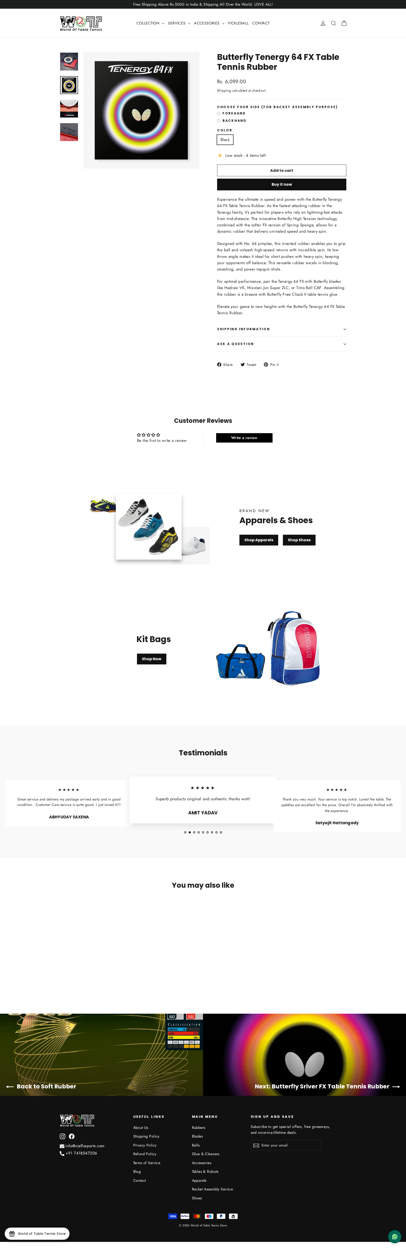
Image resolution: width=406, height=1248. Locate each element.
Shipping (224, 90)
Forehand (234, 113)
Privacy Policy (145, 1145)
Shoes (197, 1198)
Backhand (234, 121)
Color (224, 130)
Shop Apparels (258, 540)
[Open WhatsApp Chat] (394, 1236)
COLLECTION (149, 23)
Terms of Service (146, 1163)
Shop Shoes (299, 540)
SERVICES (177, 23)
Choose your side (277, 107)
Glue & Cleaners (205, 1154)
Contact (139, 1180)
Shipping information (243, 329)
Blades (197, 1136)
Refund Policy (144, 1154)
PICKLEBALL (238, 23)
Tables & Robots (205, 1171)
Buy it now (282, 184)
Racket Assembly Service (212, 1189)
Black (225, 139)
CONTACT (260, 23)
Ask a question (235, 344)
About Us (140, 1127)
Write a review (244, 437)
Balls (196, 1145)
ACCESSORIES (207, 23)
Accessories (201, 1163)
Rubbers (198, 1127)
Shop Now (151, 659)
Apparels (199, 1180)
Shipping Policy (146, 1136)
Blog (137, 1171)
